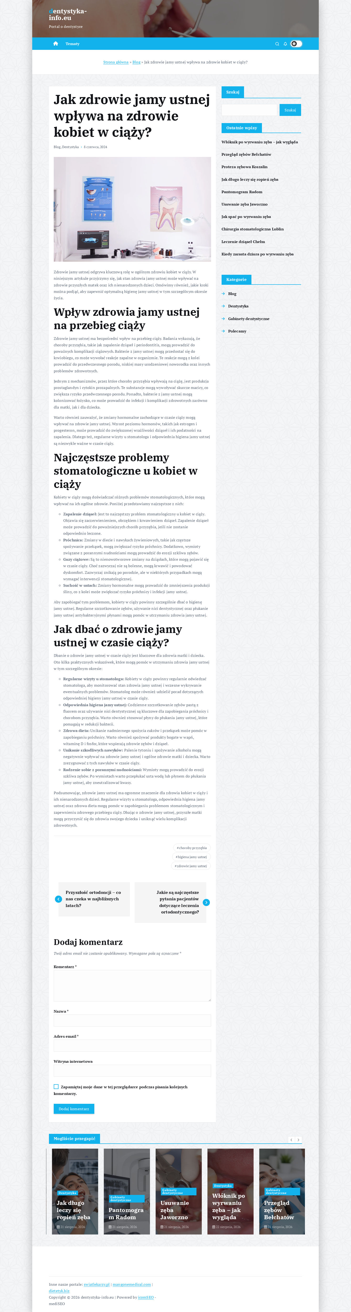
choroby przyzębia (193, 847)
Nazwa (61, 1011)
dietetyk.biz (59, 1290)
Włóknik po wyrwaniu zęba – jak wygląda (260, 142)
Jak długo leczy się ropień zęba (250, 179)
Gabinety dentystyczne (249, 318)
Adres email (66, 1036)
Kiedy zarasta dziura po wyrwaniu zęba (258, 254)
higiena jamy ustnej (192, 857)
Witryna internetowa (73, 1061)
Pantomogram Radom (242, 191)
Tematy (73, 43)
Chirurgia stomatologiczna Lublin (253, 229)
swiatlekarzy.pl (97, 1284)
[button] (291, 1139)
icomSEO (146, 1297)
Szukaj (232, 92)
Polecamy (237, 331)
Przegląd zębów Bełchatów (246, 154)
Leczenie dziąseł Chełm (243, 241)
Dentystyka (70, 147)
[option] (72, 1191)
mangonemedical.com (132, 1284)
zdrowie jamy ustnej (192, 866)
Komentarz (65, 966)
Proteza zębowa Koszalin (245, 166)
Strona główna (116, 62)
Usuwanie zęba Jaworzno (245, 204)
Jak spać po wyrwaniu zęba (246, 216)
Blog (136, 62)
